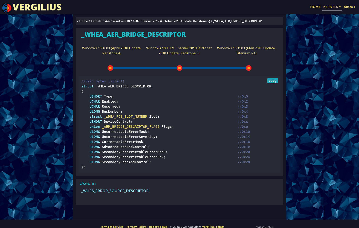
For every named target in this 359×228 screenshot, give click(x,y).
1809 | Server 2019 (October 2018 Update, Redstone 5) (171, 21)
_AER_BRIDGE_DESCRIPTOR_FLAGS (129, 127)
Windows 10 (121, 21)
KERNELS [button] (330, 6)
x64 (107, 21)
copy (273, 81)
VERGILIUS (37, 7)
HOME (315, 6)
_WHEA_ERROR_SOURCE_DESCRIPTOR (115, 190)
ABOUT (349, 6)
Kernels (96, 21)
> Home (82, 21)
